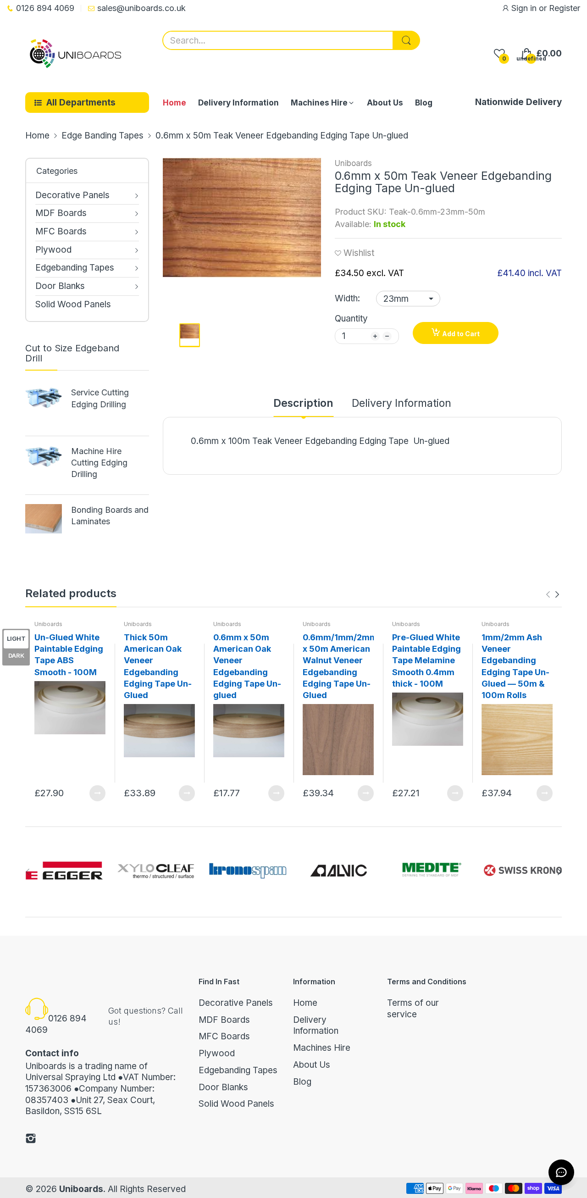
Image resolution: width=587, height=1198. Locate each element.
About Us (311, 1064)
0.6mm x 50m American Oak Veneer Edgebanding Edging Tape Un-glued (247, 666)
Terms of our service (413, 1009)
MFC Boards (224, 1036)
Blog (302, 1081)
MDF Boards (224, 1020)
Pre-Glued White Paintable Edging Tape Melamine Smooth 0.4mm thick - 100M (426, 660)
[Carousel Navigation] (552, 594)
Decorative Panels (236, 1003)
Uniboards (353, 163)
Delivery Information (315, 1026)
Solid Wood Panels (236, 1103)
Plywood (217, 1053)
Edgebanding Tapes (238, 1070)
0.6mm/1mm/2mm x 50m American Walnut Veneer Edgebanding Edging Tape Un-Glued (338, 666)
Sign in (525, 8)
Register (564, 8)
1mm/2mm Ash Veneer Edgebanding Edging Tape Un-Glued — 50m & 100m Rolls (515, 666)
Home (305, 1003)
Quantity (351, 318)
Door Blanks (223, 1087)
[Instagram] (30, 1140)
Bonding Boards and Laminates (110, 515)
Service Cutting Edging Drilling (100, 398)
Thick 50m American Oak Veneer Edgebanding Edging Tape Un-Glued (158, 666)
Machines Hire (321, 1048)
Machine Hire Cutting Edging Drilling (99, 462)
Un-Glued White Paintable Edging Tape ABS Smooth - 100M (68, 654)
